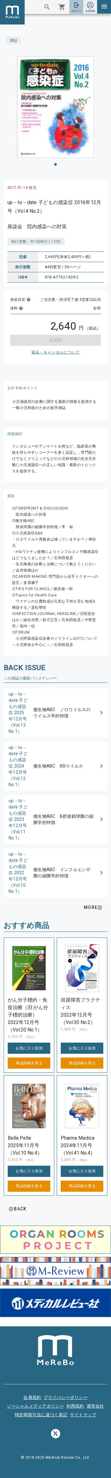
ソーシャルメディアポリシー (35, 1406)
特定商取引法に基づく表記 (41, 1414)
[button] (55, 712)
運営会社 (95, 1406)
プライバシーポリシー (65, 1397)
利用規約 (75, 1406)
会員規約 (32, 1397)
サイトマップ (83, 1414)
